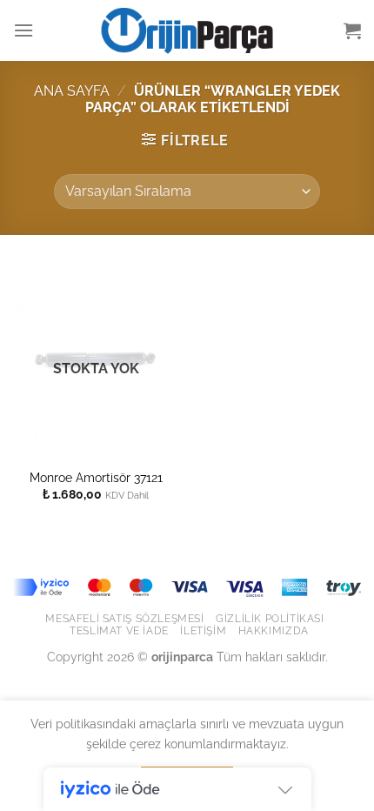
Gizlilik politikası (270, 618)
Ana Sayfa (72, 91)
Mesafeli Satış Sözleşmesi (124, 618)
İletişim (203, 630)
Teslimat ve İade (119, 630)
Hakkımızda (273, 630)
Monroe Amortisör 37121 (96, 478)
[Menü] (23, 30)
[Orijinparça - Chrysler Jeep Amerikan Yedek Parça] (187, 30)
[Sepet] (352, 30)
